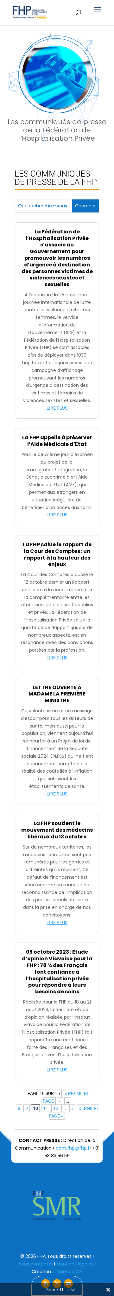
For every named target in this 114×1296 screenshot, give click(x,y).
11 (45, 1108)
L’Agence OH (68, 1271)
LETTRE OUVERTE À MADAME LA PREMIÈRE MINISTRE (57, 694)
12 (55, 1108)
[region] (57, 90)
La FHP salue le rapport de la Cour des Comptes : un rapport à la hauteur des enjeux (57, 554)
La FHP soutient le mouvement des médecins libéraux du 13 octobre (57, 830)
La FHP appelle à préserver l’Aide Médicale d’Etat (57, 441)
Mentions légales (74, 1264)
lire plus (57, 408)
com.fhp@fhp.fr (73, 1148)
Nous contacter (35, 1264)
